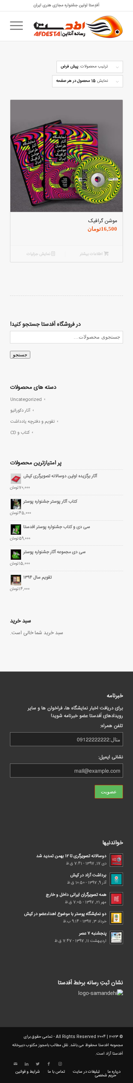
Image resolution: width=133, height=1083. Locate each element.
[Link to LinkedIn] (26, 1064)
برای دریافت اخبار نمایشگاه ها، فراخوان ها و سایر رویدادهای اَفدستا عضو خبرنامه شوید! (75, 712)
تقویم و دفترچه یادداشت (32, 421)
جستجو (20, 354)
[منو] (19, 26)
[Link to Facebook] (48, 1064)
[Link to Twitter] (37, 1064)
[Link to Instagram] (59, 1064)
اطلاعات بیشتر (92, 254)
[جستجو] (36, 26)
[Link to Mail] (15, 1064)
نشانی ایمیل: (110, 757)
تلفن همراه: (111, 726)
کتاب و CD (20, 432)
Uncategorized (26, 399)
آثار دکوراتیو (20, 410)
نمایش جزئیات (39, 254)
